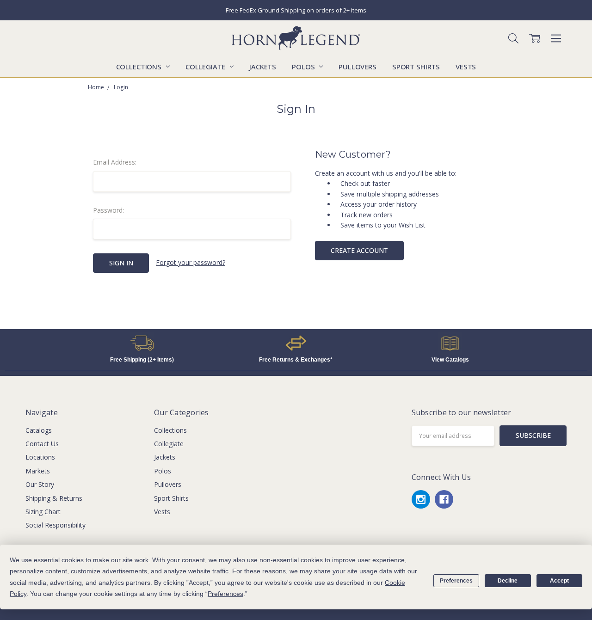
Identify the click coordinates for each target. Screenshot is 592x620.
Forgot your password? (190, 262)
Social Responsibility (55, 525)
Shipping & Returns (53, 498)
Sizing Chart (43, 511)
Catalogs (38, 430)
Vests (466, 66)
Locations (40, 457)
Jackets (262, 66)
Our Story (39, 484)
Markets (37, 471)
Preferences (456, 580)
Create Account (359, 250)
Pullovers (357, 66)
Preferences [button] (225, 593)
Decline (508, 580)
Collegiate (206, 66)
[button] (142, 343)
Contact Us (42, 443)
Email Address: (114, 162)
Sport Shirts (416, 66)
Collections (139, 66)
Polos (304, 66)
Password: (108, 210)
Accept (559, 580)
